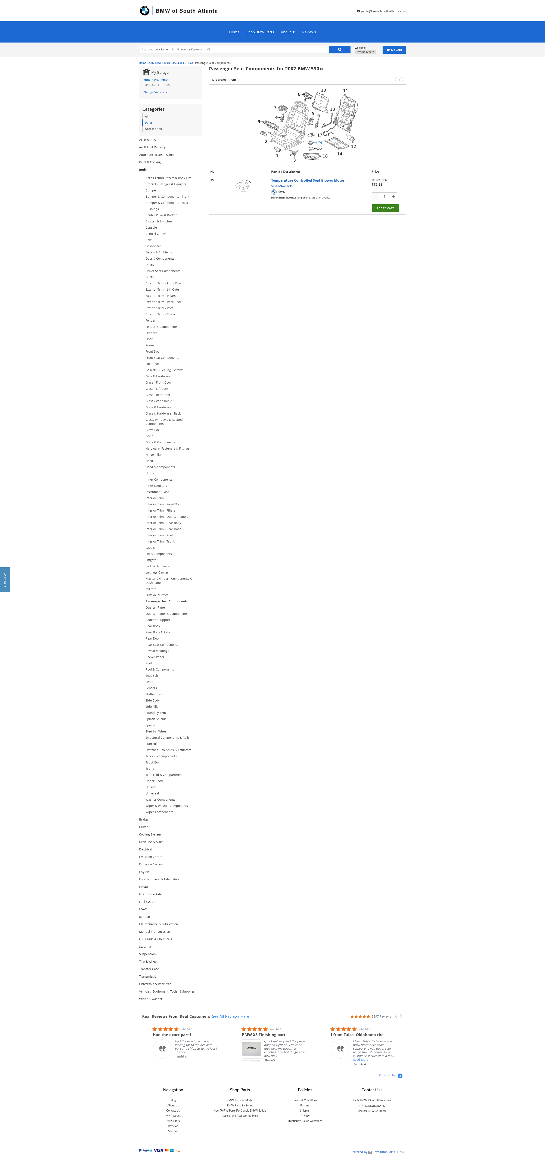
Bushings (152, 209)
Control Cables (156, 234)
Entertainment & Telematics (159, 879)
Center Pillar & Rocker (161, 215)
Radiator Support (158, 620)
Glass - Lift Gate (157, 389)
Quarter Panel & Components (167, 614)
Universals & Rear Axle (155, 984)
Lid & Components (159, 554)
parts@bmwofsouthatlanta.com (383, 11)
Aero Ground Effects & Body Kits (168, 178)
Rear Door (153, 638)
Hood (149, 461)
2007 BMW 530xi (158, 63)
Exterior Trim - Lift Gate (162, 289)
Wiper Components (159, 812)
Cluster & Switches (159, 221)
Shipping (305, 1110)
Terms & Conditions (305, 1100)
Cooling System (150, 834)
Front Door (153, 351)
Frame (150, 345)
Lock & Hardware (158, 566)
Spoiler (151, 725)
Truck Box (152, 762)
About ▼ (288, 31)
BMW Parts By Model (240, 1100)
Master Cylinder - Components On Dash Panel (170, 581)
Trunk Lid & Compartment (164, 775)
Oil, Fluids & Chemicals (155, 939)
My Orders (173, 1120)
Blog (173, 1100)
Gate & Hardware (158, 376)
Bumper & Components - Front (167, 196)
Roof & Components (160, 669)
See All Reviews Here (230, 1016)
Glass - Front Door (158, 382)
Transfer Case (149, 969)
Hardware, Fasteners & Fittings (168, 448)
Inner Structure (157, 486)
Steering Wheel (156, 731)
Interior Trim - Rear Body (163, 523)
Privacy (305, 1115)
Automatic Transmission (156, 155)
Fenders (151, 333)
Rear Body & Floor (158, 632)
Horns (150, 473)
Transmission (148, 976)
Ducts (150, 277)
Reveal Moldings (157, 651)
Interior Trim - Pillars (160, 510)
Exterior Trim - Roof (159, 308)
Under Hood (154, 781)
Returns (305, 1105)
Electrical (145, 849)
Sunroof (151, 744)
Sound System (156, 713)
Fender (151, 320)
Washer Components (160, 799)
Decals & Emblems (159, 252)
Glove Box (152, 430)
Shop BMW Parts (260, 31)
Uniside (151, 787)
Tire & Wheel (148, 961)
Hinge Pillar (154, 455)
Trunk (150, 768)
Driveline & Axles (151, 842)
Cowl (149, 240)
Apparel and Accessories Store (240, 1115)
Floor (149, 339)
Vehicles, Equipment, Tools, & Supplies (167, 991)
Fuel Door (152, 364)
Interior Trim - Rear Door (163, 529)
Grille (149, 436)
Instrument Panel (158, 492)
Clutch (143, 827)
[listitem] (174, 1042)
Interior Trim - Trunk (160, 541)
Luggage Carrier (157, 572)
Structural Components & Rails (168, 737)
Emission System (151, 864)
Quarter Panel (156, 607)
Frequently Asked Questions (305, 1120)
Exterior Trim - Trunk (160, 314)
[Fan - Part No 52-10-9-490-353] (243, 186)
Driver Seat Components (163, 271)
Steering (145, 946)
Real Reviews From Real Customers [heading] (176, 1016)
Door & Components (160, 258)
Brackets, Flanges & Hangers (166, 184)
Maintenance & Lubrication (158, 924)
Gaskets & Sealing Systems (165, 370)
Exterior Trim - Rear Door (163, 302)
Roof (149, 663)
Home (234, 31)
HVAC (143, 909)
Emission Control (151, 857)
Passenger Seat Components (167, 601)
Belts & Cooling (150, 162)
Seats (149, 682)
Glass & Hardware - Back (163, 413)
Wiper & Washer (150, 999)
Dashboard (153, 246)
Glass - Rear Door (158, 395)
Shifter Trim (154, 694)
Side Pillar (153, 707)
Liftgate (151, 560)
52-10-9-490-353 (282, 186)
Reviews (309, 31)
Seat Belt (152, 676)
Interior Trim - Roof (159, 535)
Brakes (144, 819)
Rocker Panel (155, 657)
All (147, 116)
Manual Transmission (154, 932)
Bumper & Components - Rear (167, 203)
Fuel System (147, 902)
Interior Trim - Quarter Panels (167, 517)
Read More (350, 1060)
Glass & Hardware (158, 407)
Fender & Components (162, 327)
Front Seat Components (162, 358)
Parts (149, 123)
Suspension (147, 954)
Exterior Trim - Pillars (161, 296)
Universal (152, 793)
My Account (364, 51)
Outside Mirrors (157, 595)
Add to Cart (385, 208)
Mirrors (151, 589)
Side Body (153, 700)
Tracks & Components (161, 756)
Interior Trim (155, 498)
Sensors (151, 688)
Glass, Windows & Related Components (164, 422)
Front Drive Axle (150, 894)
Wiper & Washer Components (167, 806)
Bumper (151, 190)
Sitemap (173, 1131)
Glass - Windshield (159, 401)
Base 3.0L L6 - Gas (182, 63)
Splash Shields (156, 719)
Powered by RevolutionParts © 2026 (378, 1152)
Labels (150, 548)
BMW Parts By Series (240, 1105)
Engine (144, 872)
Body (143, 170)
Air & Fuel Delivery (152, 147)
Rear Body (153, 626)
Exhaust (144, 887)
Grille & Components (160, 442)
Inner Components (159, 479)
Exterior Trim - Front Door (164, 283)
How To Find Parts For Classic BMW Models (240, 1110)
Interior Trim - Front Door (164, 504)
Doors (150, 265)
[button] (396, 1016)
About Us (173, 1105)
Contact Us (173, 1110)
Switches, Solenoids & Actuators (168, 750)
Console (151, 227)
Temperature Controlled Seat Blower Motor (308, 180)
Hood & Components (160, 467)
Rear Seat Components (162, 645)
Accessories (153, 129)
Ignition (144, 917)
